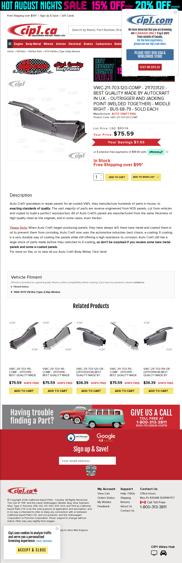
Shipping (126, 498)
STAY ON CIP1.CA (150, 67)
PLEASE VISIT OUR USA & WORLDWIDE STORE (150, 55)
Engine (18, 44)
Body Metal (33, 44)
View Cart (104, 493)
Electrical (75, 44)
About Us (126, 506)
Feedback (104, 506)
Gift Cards (67, 15)
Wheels (48, 44)
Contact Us (127, 510)
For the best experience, (150, 40)
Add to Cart (24, 391)
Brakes (88, 44)
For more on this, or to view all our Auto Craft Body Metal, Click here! (58, 252)
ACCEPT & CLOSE (32, 550)
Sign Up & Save (49, 15)
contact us (138, 282)
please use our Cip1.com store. (150, 44)
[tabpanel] (24, 356)
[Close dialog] (175, 12)
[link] (45, 5)
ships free (31, 383)
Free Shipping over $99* (22, 15)
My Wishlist (104, 502)
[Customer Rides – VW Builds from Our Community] (163, 553)
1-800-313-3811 (153, 507)
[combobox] (100, 30)
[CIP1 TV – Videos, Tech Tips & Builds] (154, 553)
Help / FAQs (128, 493)
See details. (44, 541)
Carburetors (104, 44)
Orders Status (106, 498)
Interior (61, 44)
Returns (125, 502)
